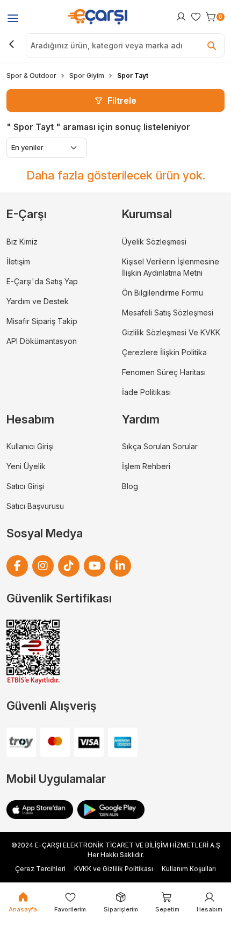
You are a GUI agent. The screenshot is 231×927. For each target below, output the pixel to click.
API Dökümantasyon (41, 341)
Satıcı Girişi (25, 486)
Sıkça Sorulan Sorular (160, 446)
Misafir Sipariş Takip (41, 321)
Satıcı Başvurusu (35, 506)
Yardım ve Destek (37, 301)
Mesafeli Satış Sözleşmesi (167, 312)
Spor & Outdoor (31, 75)
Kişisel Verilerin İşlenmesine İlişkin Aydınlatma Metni (170, 267)
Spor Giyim (86, 75)
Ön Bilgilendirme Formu (162, 292)
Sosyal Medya (44, 533)
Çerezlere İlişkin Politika (164, 352)
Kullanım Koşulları (189, 869)
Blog (130, 486)
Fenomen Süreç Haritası (164, 372)
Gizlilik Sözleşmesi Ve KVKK (171, 332)
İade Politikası (146, 392)
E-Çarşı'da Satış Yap (42, 281)
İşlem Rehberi (146, 466)
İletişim (18, 261)
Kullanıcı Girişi (30, 446)
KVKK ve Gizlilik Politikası (113, 869)
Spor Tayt (132, 75)
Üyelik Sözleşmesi (154, 241)
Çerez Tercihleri (40, 869)
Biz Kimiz (22, 241)
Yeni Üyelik (26, 466)
